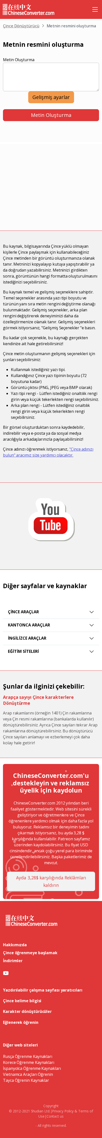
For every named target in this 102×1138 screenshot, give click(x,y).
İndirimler (13, 960)
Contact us (55, 1116)
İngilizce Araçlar (27, 638)
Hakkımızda (15, 945)
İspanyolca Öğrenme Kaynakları (32, 1068)
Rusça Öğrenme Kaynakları (27, 1056)
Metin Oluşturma (18, 59)
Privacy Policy (63, 1111)
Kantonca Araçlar (29, 625)
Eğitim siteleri (23, 651)
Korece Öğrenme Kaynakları (28, 1062)
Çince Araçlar (23, 612)
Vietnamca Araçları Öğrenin (28, 1074)
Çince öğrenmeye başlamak (30, 952)
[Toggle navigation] (95, 9)
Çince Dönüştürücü (21, 26)
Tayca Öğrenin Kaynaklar (26, 1080)
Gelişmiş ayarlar (51, 97)
